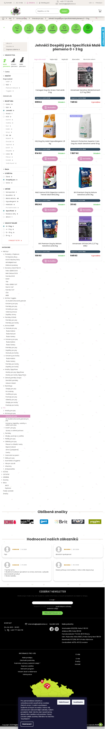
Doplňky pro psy (11, 350)
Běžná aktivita (12, 198)
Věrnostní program (27, 669)
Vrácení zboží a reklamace (27, 672)
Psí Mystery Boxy (11, 257)
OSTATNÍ (6, 474)
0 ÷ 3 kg (10, 226)
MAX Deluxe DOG (12, 273)
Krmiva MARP (9, 326)
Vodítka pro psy (11, 394)
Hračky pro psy (10, 411)
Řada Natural (10, 334)
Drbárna (32, 3)
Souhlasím (78, 702)
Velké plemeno (22, 65)
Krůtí (8, 117)
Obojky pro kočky (12, 402)
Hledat (64, 11)
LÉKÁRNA (6, 477)
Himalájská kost (11, 262)
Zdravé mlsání (11, 383)
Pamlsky (8, 433)
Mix (8, 135)
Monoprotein (11, 192)
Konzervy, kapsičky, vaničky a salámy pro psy (16, 424)
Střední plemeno (14, 65)
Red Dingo (8, 386)
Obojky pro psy (11, 389)
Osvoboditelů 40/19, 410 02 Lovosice (75, 642)
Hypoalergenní (12, 201)
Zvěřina (9, 123)
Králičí (9, 129)
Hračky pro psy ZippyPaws (15, 372)
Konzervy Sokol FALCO (13, 268)
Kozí (8, 126)
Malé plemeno (6, 65)
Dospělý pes (11, 180)
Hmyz (9, 132)
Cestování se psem (12, 455)
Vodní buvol (11, 163)
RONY (8, 279)
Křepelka (10, 151)
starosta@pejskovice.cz (37, 624)
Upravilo (96, 725)
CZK (90, 3)
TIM (7, 282)
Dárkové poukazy (12, 265)
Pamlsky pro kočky (12, 323)
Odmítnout (64, 702)
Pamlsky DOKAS (10, 317)
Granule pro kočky (12, 353)
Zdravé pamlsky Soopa (13, 378)
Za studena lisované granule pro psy (17, 420)
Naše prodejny (27, 658)
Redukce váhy (12, 214)
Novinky (6, 480)
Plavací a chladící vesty (14, 444)
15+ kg (9, 236)
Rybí (8, 107)
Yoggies (10, 91)
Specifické (11, 211)
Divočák (10, 142)
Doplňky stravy (11, 314)
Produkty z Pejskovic (12, 254)
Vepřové (10, 145)
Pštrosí (9, 157)
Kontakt (9, 3)
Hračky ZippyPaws (11, 369)
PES (4, 408)
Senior (9, 183)
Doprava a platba (27, 666)
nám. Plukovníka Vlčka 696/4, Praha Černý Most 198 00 (81, 637)
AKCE (7, 485)
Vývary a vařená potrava (14, 431)
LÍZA (7, 293)
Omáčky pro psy (11, 309)
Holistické (10, 205)
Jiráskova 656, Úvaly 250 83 (71, 631)
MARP (9, 82)
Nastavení (27, 724)
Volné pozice (27, 674)
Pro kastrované (12, 208)
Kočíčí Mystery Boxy (13, 260)
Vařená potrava (11, 312)
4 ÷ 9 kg (10, 229)
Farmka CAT (10, 290)
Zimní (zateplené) (12, 450)
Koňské (9, 160)
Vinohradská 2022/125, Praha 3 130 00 (75, 628)
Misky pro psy (10, 458)
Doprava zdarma (13, 49)
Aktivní (9, 217)
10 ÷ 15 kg (10, 232)
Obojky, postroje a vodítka (14, 436)
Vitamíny (8, 466)
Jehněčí (10, 110)
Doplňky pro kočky (12, 367)
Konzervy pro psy (12, 304)
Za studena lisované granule (16, 301)
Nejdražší (65, 59)
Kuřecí (9, 104)
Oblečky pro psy (11, 400)
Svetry (8, 452)
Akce (8, 43)
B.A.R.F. (9, 148)
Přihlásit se (56, 613)
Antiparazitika (10, 469)
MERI (7, 295)
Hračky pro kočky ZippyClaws (16, 375)
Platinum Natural (13, 88)
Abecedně (75, 59)
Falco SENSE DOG (12, 271)
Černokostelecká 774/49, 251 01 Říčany (76, 634)
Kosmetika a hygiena (12, 461)
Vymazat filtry (14, 240)
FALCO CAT (10, 287)
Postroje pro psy (11, 397)
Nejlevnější (53, 59)
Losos (9, 154)
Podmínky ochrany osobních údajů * (27, 663)
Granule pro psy (11, 328)
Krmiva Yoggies (10, 298)
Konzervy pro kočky (12, 356)
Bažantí (9, 138)
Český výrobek (8, 491)
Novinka (10, 46)
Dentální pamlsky (12, 380)
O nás (21, 3)
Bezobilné (10, 195)
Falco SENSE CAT (11, 284)
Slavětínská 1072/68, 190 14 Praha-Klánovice (77, 639)
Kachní (9, 120)
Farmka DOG (10, 276)
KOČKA (5, 472)
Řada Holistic (10, 331)
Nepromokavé (11, 447)
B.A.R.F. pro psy (11, 428)
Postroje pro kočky (12, 405)
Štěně (9, 177)
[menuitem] (17, 28)
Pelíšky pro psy (10, 439)
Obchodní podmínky (27, 660)
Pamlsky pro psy (11, 306)
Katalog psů (45, 3)
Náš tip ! (6, 251)
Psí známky (10, 391)
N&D (8, 85)
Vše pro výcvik (10, 463)
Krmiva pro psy (10, 413)
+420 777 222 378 (16, 630)
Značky (5, 494)
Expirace (8, 488)
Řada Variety (10, 337)
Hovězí (9, 114)
